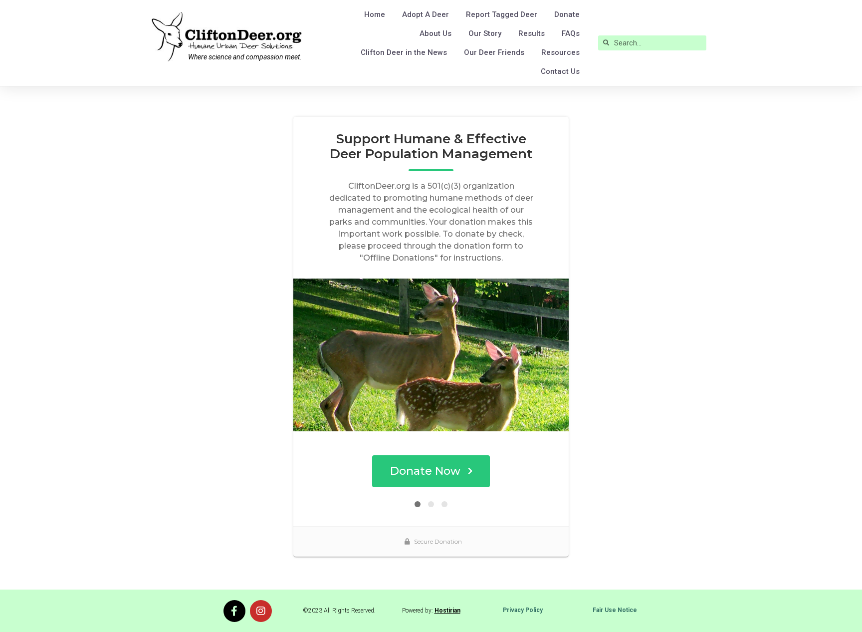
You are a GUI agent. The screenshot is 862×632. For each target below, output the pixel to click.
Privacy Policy (523, 610)
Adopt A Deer (425, 14)
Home (374, 14)
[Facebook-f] (234, 611)
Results (531, 33)
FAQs (571, 33)
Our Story (484, 33)
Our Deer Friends (494, 52)
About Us (435, 33)
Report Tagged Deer (501, 14)
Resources (560, 52)
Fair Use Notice (615, 610)
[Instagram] (261, 611)
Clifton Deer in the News (404, 52)
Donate (567, 14)
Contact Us (560, 71)
